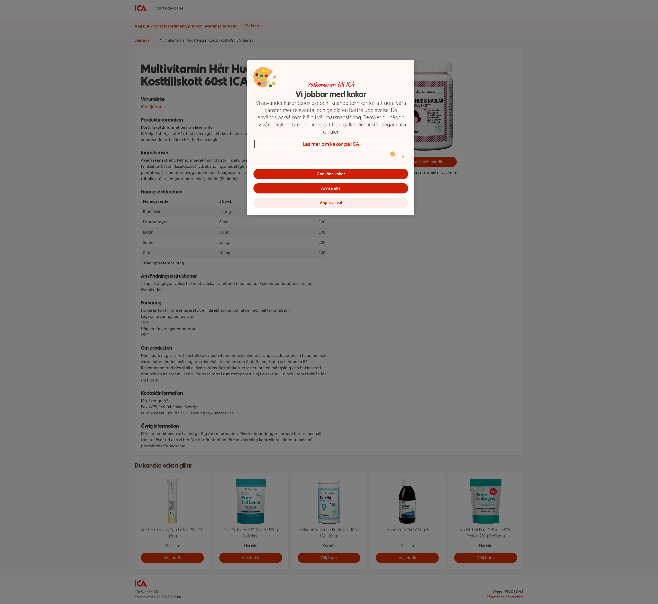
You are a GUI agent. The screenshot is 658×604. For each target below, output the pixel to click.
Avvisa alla (331, 188)
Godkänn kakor (331, 173)
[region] (330, 137)
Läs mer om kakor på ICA (331, 144)
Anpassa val (331, 202)
